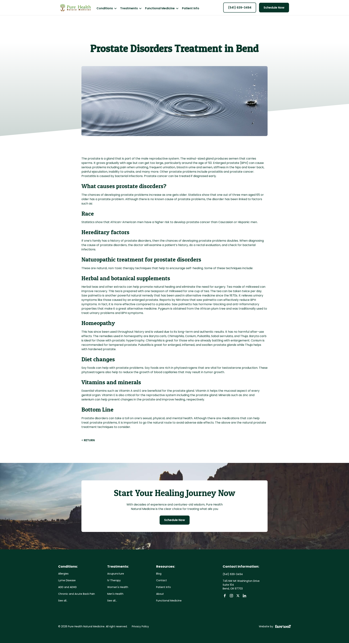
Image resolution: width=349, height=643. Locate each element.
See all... (112, 600)
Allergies (63, 573)
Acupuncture (115, 573)
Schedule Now (274, 7)
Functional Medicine (169, 600)
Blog (158, 573)
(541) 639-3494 (239, 7)
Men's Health (115, 594)
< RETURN (88, 440)
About (160, 594)
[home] (75, 7)
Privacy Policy (140, 626)
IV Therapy (114, 580)
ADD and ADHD (67, 587)
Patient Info (190, 8)
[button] (107, 8)
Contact (161, 580)
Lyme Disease (67, 580)
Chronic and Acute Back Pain (76, 594)
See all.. (62, 600)
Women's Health (117, 587)
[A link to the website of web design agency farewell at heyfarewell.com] (283, 626)
